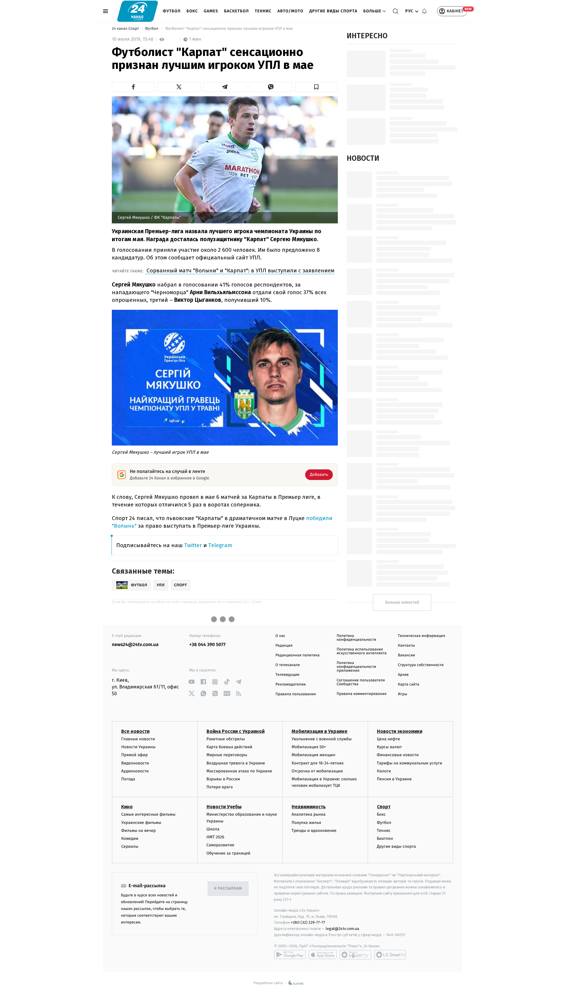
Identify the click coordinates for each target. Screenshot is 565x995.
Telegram (220, 545)
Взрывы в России (223, 779)
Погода (128, 779)
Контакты (406, 646)
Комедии (129, 838)
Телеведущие (287, 675)
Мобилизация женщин (313, 754)
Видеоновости (135, 763)
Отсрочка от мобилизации (317, 771)
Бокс (192, 11)
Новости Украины (138, 746)
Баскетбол (236, 11)
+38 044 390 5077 (207, 645)
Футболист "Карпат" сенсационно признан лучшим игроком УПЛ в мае (229, 29)
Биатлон (385, 838)
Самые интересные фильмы (148, 814)
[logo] (137, 11)
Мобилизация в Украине (320, 731)
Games (211, 11)
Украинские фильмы (141, 822)
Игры (402, 694)
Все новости (135, 731)
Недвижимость (309, 806)
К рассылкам (228, 888)
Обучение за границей (228, 853)
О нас (280, 636)
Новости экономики (399, 731)
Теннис (263, 11)
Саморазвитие (221, 844)
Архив (403, 675)
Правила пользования (295, 694)
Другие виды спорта (333, 11)
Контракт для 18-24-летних (318, 763)
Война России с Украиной (236, 731)
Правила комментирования (361, 694)
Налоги (384, 771)
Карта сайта (408, 684)
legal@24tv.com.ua (342, 928)
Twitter (193, 545)
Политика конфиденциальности (356, 638)
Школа (213, 829)
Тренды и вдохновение (314, 830)
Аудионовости (135, 771)
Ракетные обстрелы (226, 738)
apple (323, 955)
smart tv (355, 955)
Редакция (284, 646)
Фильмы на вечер (138, 830)
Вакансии (406, 655)
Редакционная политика (297, 655)
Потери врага (220, 786)
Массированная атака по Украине (239, 771)
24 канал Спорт (126, 29)
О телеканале (287, 665)
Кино (127, 806)
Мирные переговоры (227, 754)
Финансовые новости (398, 754)
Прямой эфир (134, 754)
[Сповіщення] (424, 11)
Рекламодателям (290, 684)
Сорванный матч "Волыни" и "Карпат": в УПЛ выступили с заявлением (239, 270)
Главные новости (138, 738)
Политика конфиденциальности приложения (356, 667)
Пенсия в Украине (394, 779)
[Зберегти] (316, 87)
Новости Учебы (224, 806)
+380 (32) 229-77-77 (308, 922)
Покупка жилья (306, 822)
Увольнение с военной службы (322, 738)
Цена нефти (388, 738)
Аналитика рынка (309, 814)
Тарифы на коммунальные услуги (409, 763)
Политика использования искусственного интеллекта (362, 651)
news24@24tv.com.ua (135, 645)
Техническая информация (421, 636)
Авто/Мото (290, 11)
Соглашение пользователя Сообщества (361, 682)
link (191, 682)
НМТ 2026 (216, 837)
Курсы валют (389, 746)
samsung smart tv (390, 955)
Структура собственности (420, 665)
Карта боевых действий (229, 746)
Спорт (383, 806)
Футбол (172, 11)
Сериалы (129, 846)
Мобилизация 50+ (309, 746)
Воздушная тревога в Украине (236, 763)
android (290, 955)
